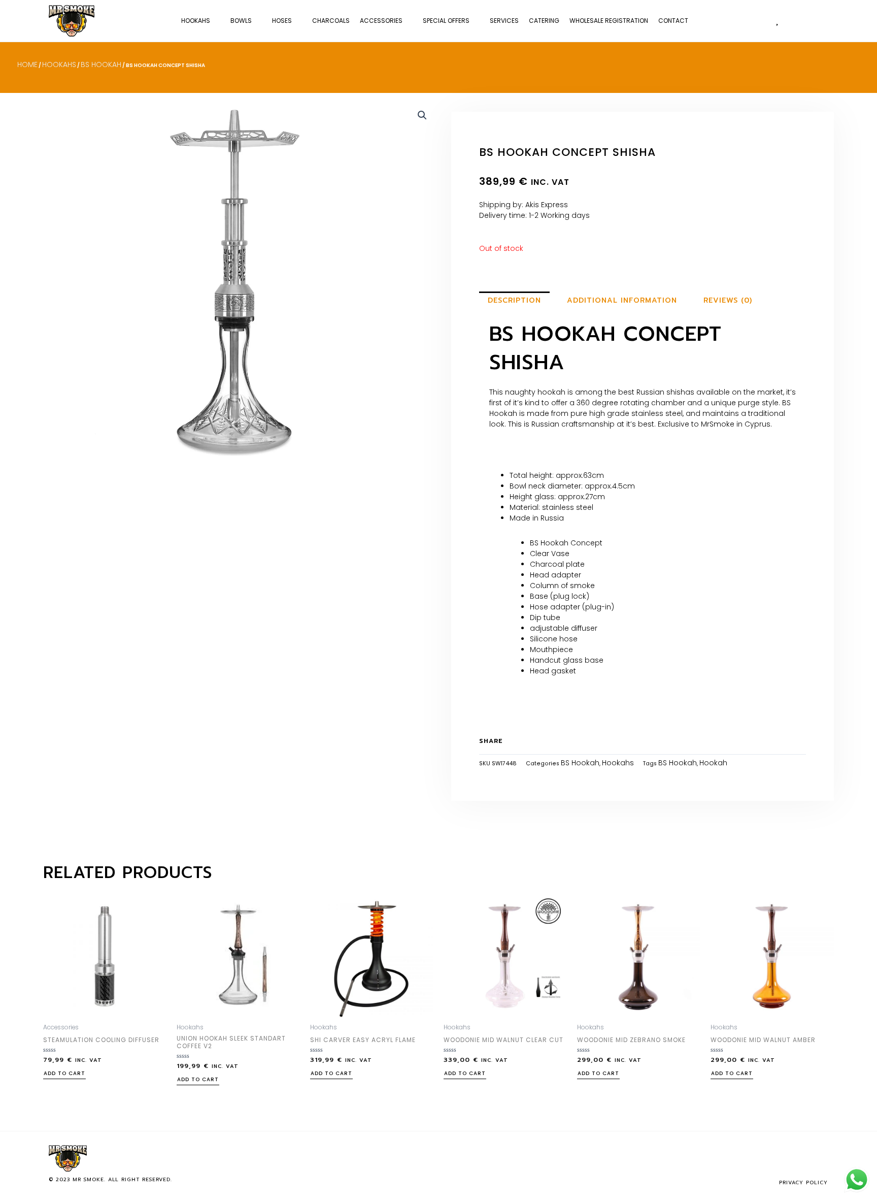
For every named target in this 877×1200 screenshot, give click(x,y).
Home (27, 64)
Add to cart (64, 1074)
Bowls (241, 20)
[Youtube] (821, 1158)
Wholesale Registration (608, 20)
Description (514, 300)
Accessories (381, 20)
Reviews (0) (727, 300)
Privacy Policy (803, 1182)
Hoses (282, 20)
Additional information (622, 300)
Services (504, 20)
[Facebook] (788, 1158)
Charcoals (331, 20)
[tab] (514, 300)
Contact (673, 20)
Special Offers (446, 20)
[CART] (797, 20)
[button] (818, 20)
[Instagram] (804, 1158)
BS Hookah (101, 64)
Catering (544, 20)
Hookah (713, 763)
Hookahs (195, 20)
